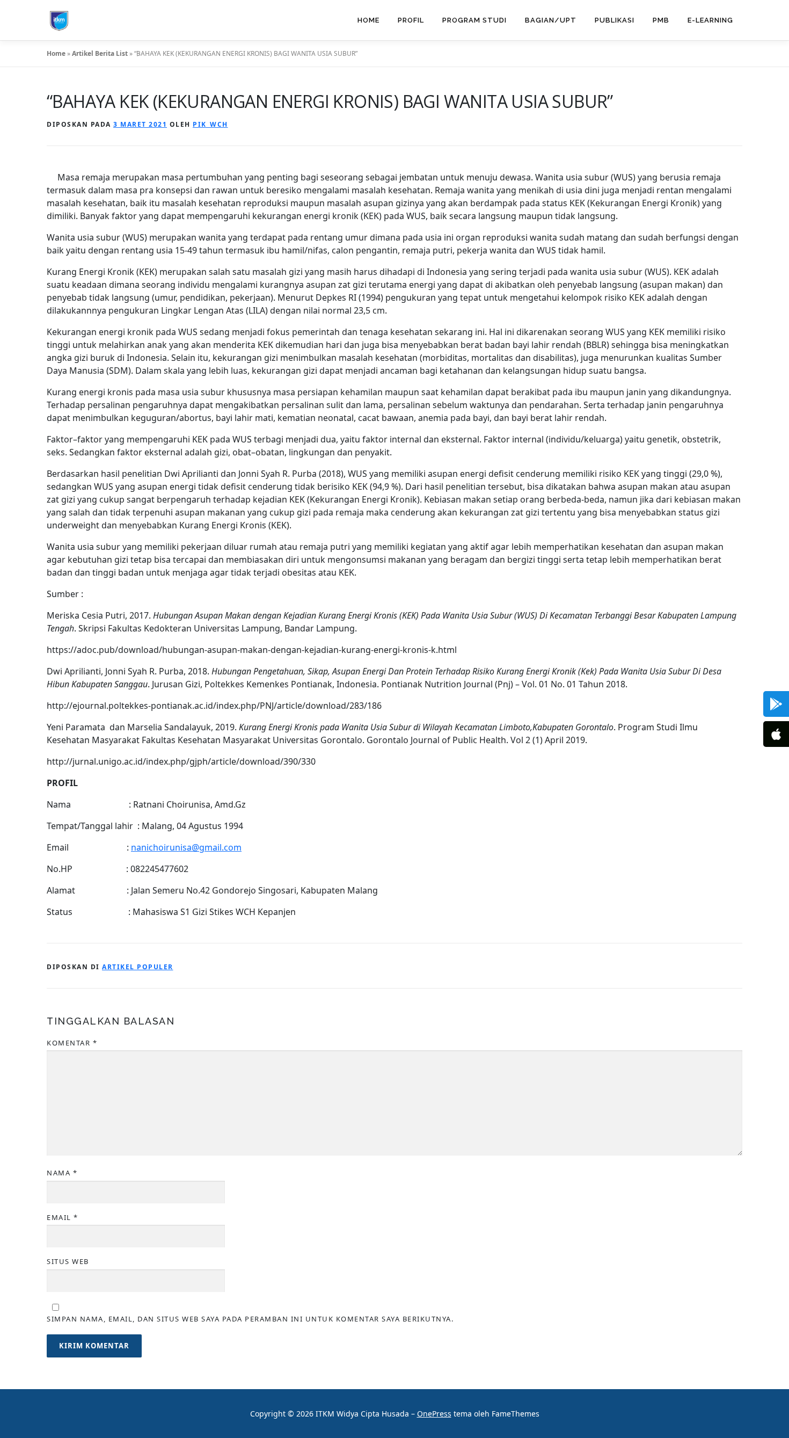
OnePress (434, 1413)
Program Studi (474, 20)
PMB (661, 20)
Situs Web (68, 1261)
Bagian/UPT (550, 20)
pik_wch (210, 124)
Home (368, 20)
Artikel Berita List (100, 53)
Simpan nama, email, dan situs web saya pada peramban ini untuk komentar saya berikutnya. (250, 1319)
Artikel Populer (137, 966)
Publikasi (614, 20)
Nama (62, 1173)
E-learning (710, 20)
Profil (411, 20)
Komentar (72, 1043)
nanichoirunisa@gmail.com (186, 847)
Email (62, 1217)
